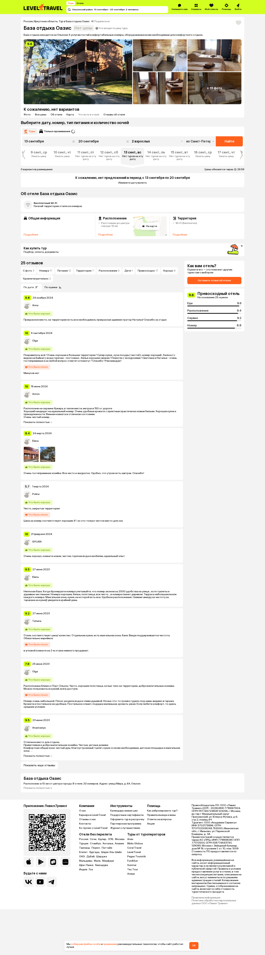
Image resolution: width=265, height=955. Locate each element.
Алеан (131, 873)
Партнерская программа (125, 823)
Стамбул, (96, 843)
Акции (151, 823)
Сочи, (93, 839)
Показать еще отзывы (39, 765)
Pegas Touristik (136, 856)
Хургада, (94, 852)
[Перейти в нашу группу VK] (29, 882)
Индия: (83, 869)
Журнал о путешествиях (125, 828)
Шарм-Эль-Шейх (111, 852)
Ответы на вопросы (159, 819)
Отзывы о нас (87, 819)
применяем (110, 944)
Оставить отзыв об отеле (214, 280)
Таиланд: (85, 847)
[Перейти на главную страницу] (43, 7)
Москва (119, 839)
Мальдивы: (86, 860)
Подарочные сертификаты (127, 815)
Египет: (84, 852)
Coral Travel (134, 847)
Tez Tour (132, 869)
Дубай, (91, 856)
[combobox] (201, 141)
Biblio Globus (135, 843)
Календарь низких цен (124, 810)
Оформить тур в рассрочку (127, 819)
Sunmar (131, 865)
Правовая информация (206, 897)
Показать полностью (37, 422)
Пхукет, (96, 847)
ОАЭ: (82, 856)
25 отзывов (32, 263)
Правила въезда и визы (161, 815)
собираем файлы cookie (86, 944)
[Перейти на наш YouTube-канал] (40, 882)
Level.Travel (134, 852)
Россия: (84, 839)
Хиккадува (101, 865)
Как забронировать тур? (162, 810)
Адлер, (102, 839)
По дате (29, 287)
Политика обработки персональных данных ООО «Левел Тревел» (214, 902)
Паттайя (107, 847)
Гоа (91, 869)
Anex (130, 839)
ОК (194, 945)
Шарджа (101, 856)
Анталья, (108, 843)
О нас (82, 810)
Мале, (97, 860)
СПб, (111, 839)
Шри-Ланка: (86, 865)
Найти (229, 141)
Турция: (84, 843)
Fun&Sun (132, 860)
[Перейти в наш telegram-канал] (52, 882)
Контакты (85, 823)
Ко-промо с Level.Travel (93, 828)
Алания (119, 843)
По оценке (51, 287)
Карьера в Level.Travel (92, 815)
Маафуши (108, 860)
